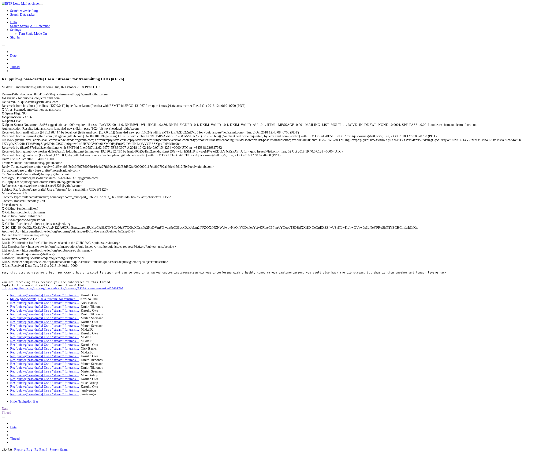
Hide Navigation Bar (24, 401)
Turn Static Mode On (33, 33)
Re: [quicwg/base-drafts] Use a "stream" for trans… (44, 295)
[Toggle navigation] (41, 4)
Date (13, 55)
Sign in (15, 37)
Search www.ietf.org (24, 10)
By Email (40, 449)
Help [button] (13, 22)
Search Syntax (19, 26)
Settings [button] (15, 30)
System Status (58, 449)
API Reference (40, 26)
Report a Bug (23, 449)
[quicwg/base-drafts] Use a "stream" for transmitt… (44, 299)
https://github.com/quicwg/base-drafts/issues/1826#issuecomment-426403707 (62, 288)
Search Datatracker (23, 14)
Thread (15, 67)
